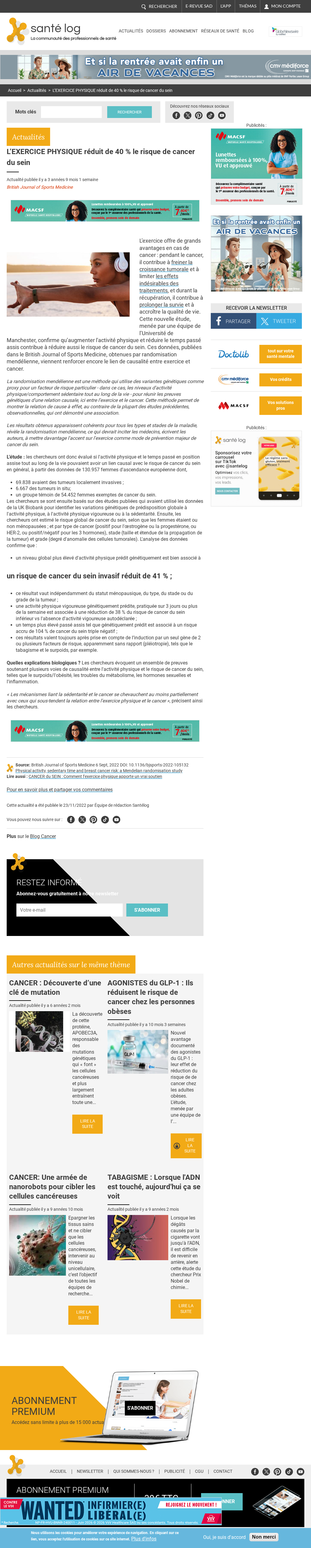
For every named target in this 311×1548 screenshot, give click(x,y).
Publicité (174, 1471)
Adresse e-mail (33, 900)
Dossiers (156, 31)
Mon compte (286, 6)
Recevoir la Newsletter (256, 308)
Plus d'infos (143, 1539)
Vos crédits (281, 379)
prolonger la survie (161, 304)
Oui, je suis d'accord (224, 1537)
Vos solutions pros (281, 405)
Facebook (176, 114)
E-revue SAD (199, 6)
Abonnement (183, 31)
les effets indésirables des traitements (159, 283)
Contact (223, 1471)
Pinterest (199, 114)
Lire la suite (87, 1124)
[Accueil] (18, 31)
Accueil (14, 90)
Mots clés (25, 112)
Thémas (247, 6)
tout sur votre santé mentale (281, 353)
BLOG (248, 31)
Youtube (116, 819)
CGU (199, 1471)
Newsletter (90, 1471)
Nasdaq (278, 26)
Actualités (131, 31)
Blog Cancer (43, 836)
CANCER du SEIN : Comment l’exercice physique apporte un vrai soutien (95, 776)
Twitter (187, 114)
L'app (225, 6)
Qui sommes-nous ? (133, 1471)
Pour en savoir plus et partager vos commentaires (60, 790)
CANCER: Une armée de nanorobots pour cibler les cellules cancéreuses (52, 1186)
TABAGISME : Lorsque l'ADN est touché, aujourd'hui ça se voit (154, 1186)
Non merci (264, 1537)
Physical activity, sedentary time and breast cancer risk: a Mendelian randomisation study (99, 770)
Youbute (222, 114)
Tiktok (210, 114)
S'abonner (147, 910)
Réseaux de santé (220, 31)
